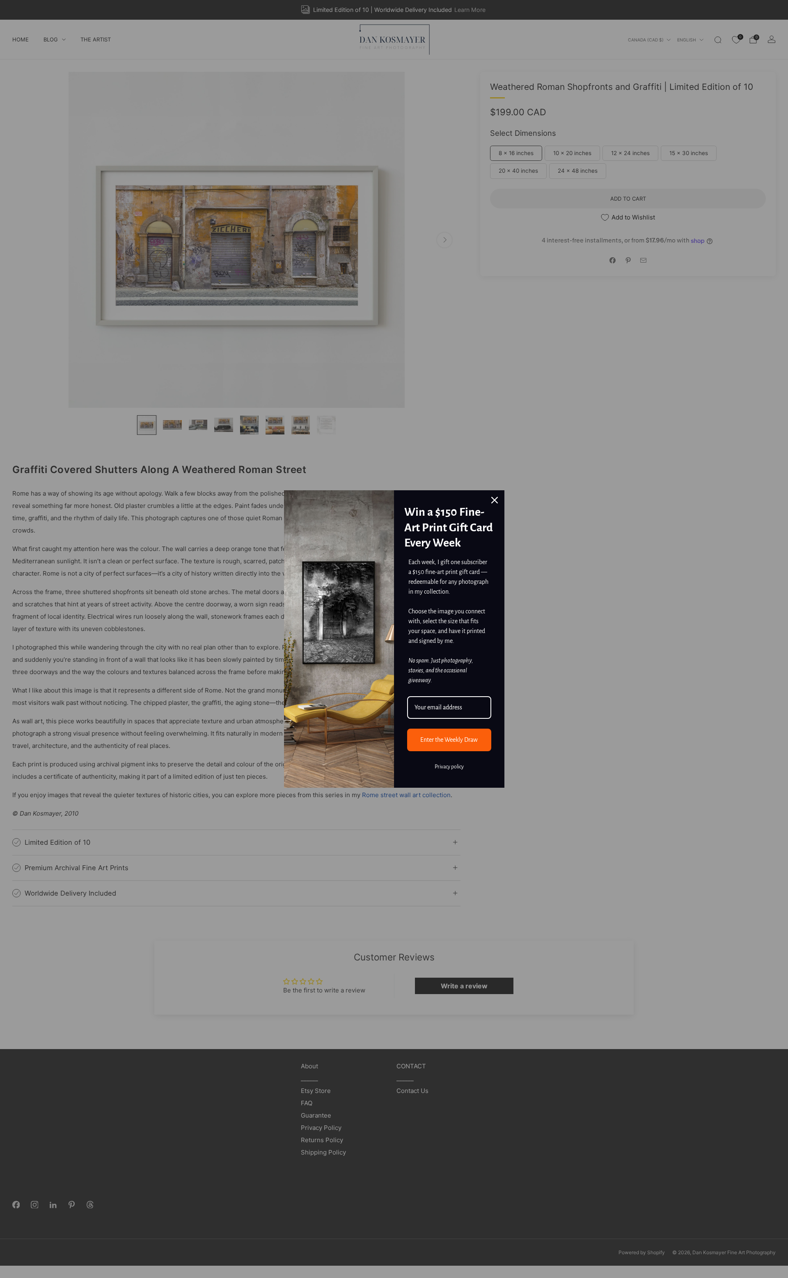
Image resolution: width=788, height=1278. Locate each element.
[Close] (494, 500)
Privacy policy (449, 767)
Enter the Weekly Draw (449, 739)
